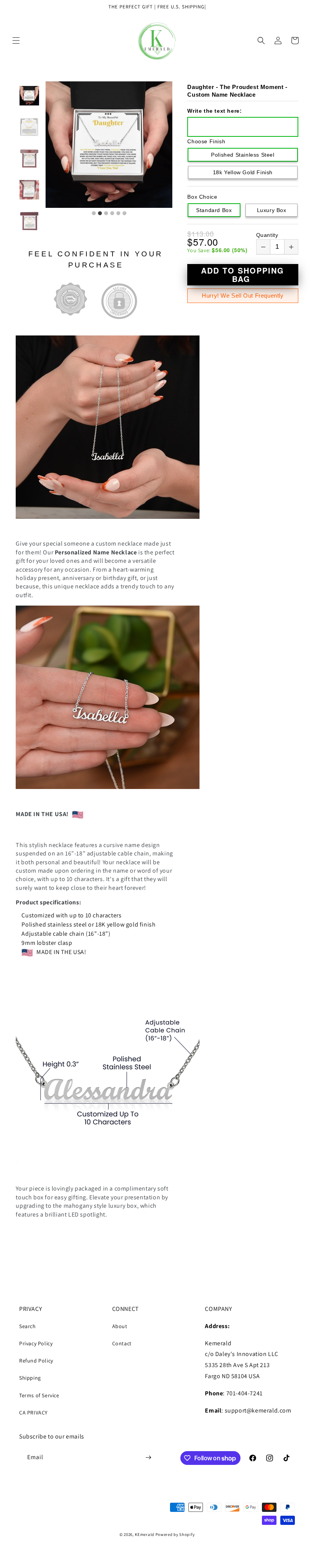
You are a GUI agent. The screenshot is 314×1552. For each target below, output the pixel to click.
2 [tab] (100, 213)
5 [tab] (118, 213)
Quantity (267, 235)
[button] (16, 40)
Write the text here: (214, 111)
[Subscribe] (148, 1457)
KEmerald (144, 1534)
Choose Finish (206, 141)
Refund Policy (36, 1360)
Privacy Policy (35, 1343)
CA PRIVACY (33, 1412)
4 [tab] (112, 213)
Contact (122, 1343)
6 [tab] (124, 213)
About (120, 1326)
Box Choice (202, 197)
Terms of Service (39, 1395)
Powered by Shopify (175, 1534)
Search (27, 1326)
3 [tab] (106, 213)
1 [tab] (94, 213)
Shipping (30, 1377)
